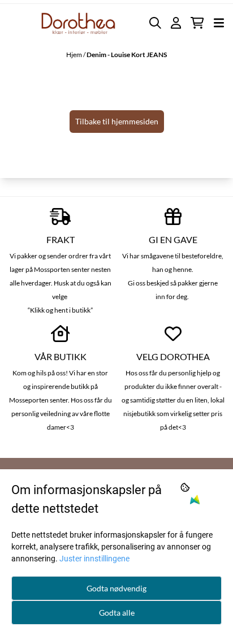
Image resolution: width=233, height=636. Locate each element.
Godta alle (117, 612)
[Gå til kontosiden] (175, 22)
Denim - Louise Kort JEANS (127, 54)
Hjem (74, 54)
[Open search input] (155, 23)
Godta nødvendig (116, 588)
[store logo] (78, 22)
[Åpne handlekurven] (197, 22)
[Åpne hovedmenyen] (218, 22)
